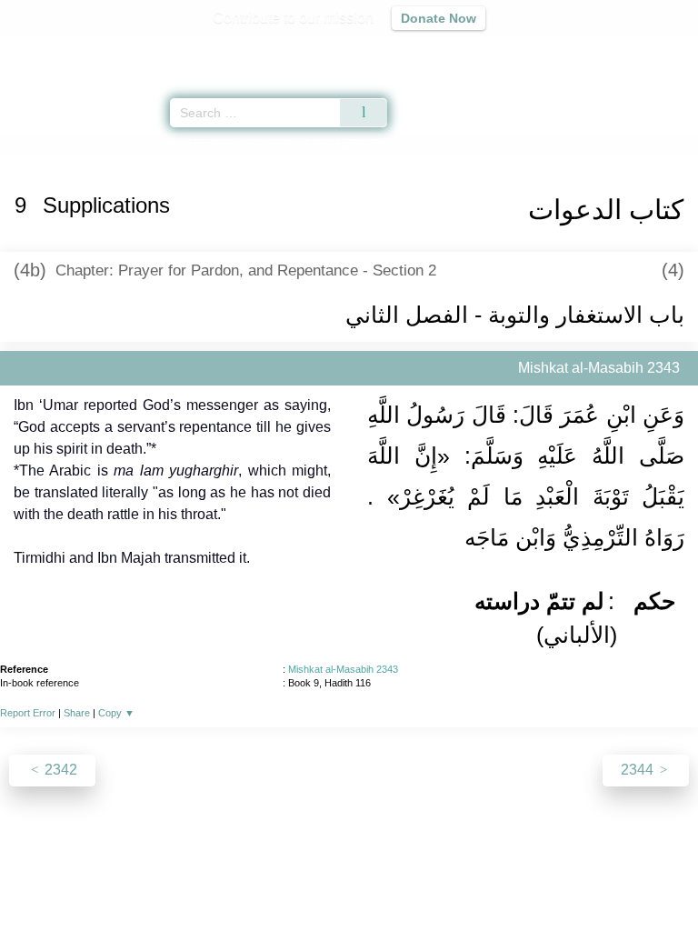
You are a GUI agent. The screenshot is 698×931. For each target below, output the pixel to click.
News (240, 878)
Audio (645, 50)
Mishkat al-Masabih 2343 (343, 669)
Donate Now (438, 18)
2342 (59, 769)
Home (21, 144)
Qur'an (430, 50)
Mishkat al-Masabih (102, 144)
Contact (442, 878)
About (192, 878)
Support (295, 878)
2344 (639, 769)
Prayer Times (572, 50)
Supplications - (242, 144)
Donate (501, 878)
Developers (369, 878)
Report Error (27, 712)
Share (77, 712)
